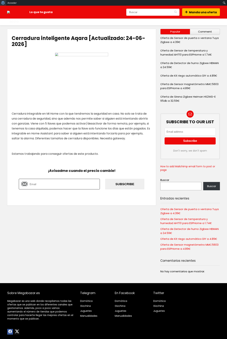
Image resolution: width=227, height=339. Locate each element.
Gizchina (85, 306)
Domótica (86, 301)
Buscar (164, 180)
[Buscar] (175, 12)
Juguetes (86, 311)
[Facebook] (10, 332)
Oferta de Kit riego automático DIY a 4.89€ (188, 75)
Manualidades (88, 316)
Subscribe (124, 184)
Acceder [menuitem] (12, 2)
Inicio (14, 22)
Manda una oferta (203, 12)
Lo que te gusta (41, 12)
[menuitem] (3, 3)
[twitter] (17, 332)
